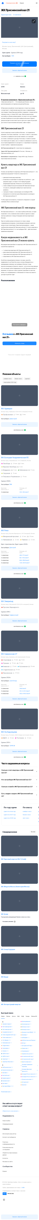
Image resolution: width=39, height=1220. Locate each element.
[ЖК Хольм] (19, 907)
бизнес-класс (27, 814)
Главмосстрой (13, 615)
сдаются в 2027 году (10, 814)
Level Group (13, 680)
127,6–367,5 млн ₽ (24, 562)
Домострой (13, 418)
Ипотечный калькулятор (9, 1133)
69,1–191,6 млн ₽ (24, 557)
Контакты (5, 1158)
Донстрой (12, 547)
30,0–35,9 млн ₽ (24, 492)
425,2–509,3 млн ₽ (25, 693)
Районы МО (34, 1016)
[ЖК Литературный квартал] (19, 993)
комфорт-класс (27, 811)
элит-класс (26, 818)
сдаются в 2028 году (10, 818)
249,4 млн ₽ (23, 688)
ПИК (13, 56)
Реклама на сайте (8, 1161)
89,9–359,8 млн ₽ (24, 560)
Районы (8, 1016)
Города (27, 1016)
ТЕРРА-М (12, 745)
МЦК (18, 1016)
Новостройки (6, 1120)
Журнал (22, 3)
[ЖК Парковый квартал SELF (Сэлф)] (19, 848)
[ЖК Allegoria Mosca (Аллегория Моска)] (19, 875)
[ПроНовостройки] (2, 3)
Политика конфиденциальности (9, 1143)
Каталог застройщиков (9, 1137)
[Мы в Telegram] (4, 1200)
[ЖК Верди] (19, 966)
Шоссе (14, 1016)
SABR (22, 1187)
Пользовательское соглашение (8, 1148)
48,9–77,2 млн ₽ (24, 555)
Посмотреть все (5, 1091)
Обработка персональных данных (10, 1153)
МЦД (22, 1016)
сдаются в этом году (10, 811)
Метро (3, 1016)
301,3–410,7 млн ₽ (25, 691)
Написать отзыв (19, 343)
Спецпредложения (11, 3)
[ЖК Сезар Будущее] (19, 938)
